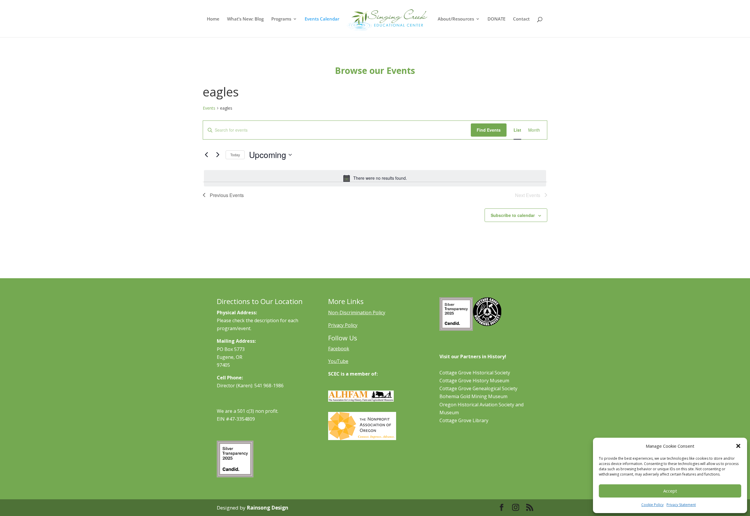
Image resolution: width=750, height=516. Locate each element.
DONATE (496, 19)
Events (209, 108)
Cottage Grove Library (463, 420)
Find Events (489, 130)
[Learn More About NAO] (362, 438)
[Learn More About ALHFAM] (361, 400)
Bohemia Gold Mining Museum (473, 396)
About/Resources (456, 19)
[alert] (375, 178)
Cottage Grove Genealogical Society (478, 388)
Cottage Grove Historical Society (474, 372)
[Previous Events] (206, 154)
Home (213, 19)
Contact (521, 19)
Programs (281, 19)
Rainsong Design (267, 507)
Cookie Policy (652, 504)
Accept (670, 491)
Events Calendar (322, 19)
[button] (738, 446)
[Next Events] (217, 154)
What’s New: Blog (245, 19)
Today (235, 154)
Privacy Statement (681, 504)
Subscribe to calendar (513, 215)
